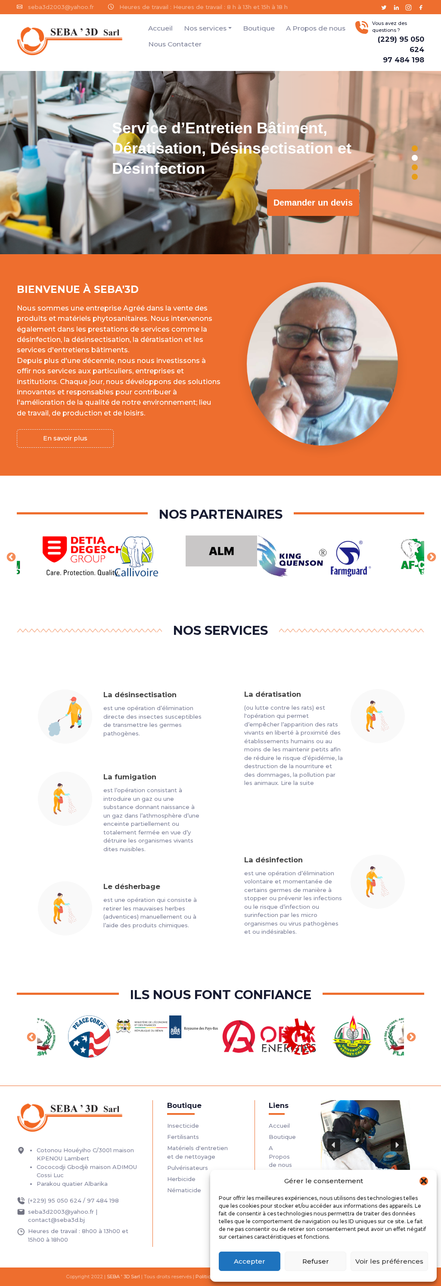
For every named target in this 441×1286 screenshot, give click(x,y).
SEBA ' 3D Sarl (123, 1277)
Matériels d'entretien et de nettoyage (197, 1152)
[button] (423, 1181)
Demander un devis (313, 202)
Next (430, 556)
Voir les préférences (389, 1261)
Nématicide (184, 1190)
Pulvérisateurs (187, 1167)
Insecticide (183, 1125)
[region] (220, 163)
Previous (10, 556)
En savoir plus (65, 438)
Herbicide (181, 1178)
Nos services (205, 28)
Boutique (259, 28)
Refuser (315, 1261)
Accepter (249, 1261)
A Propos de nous (315, 28)
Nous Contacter (175, 44)
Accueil (160, 28)
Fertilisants (183, 1136)
